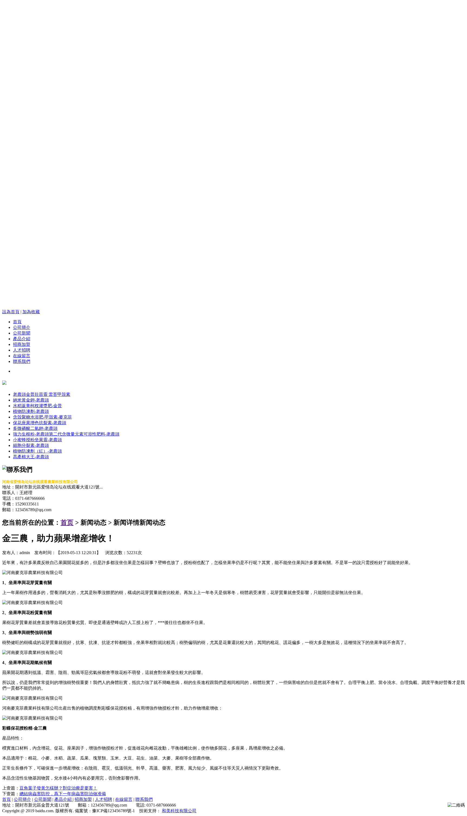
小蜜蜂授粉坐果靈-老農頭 (37, 439)
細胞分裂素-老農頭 (31, 445)
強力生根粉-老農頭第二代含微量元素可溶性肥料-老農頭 (66, 434)
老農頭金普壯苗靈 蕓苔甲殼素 (41, 394)
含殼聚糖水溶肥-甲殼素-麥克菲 (42, 417)
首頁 (17, 321)
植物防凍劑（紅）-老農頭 (37, 451)
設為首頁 (10, 311)
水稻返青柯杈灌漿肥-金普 (37, 405)
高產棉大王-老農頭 (31, 456)
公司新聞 (21, 333)
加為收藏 (31, 311)
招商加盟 (21, 344)
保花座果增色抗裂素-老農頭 (39, 422)
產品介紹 (21, 338)
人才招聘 (21, 350)
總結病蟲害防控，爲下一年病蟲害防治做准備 (62, 793)
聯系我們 (21, 361)
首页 (67, 522)
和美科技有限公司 (179, 810)
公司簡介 (21, 327)
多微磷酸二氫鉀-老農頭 (35, 428)
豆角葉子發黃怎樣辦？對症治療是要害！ (58, 788)
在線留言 (21, 355)
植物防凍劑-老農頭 (31, 411)
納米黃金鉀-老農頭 (31, 400)
